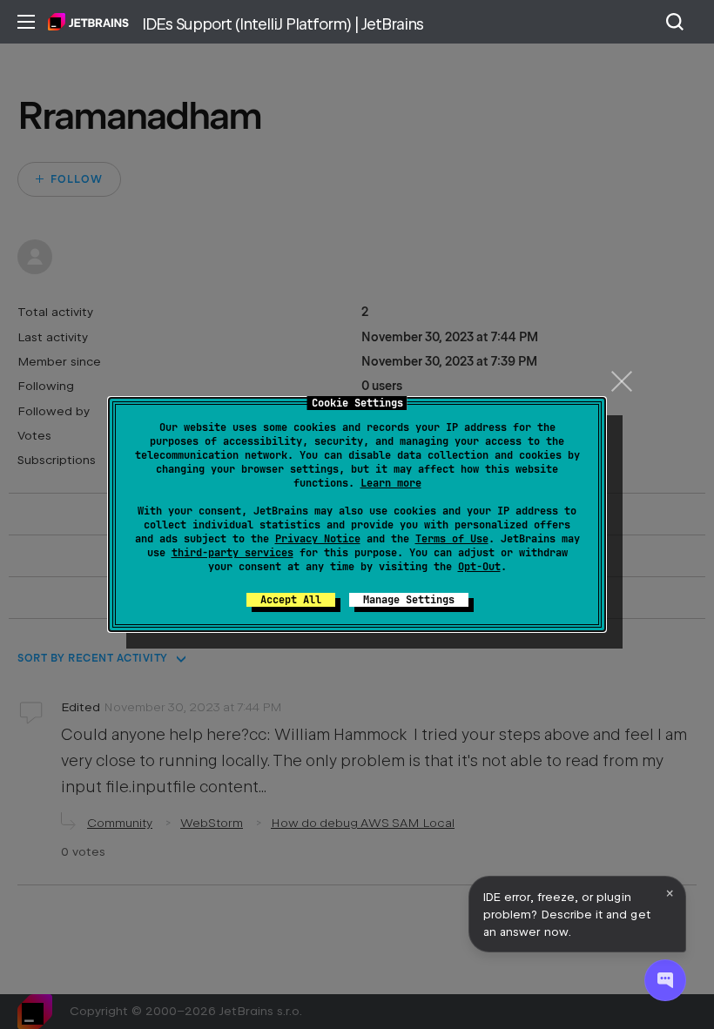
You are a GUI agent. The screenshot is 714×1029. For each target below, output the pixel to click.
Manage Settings (409, 600)
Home (88, 21)
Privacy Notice (317, 539)
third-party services (232, 553)
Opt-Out (479, 567)
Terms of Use (451, 539)
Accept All (290, 600)
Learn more (390, 483)
